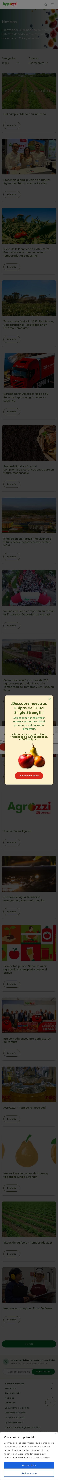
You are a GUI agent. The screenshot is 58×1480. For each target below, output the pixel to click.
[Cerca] (56, 1433)
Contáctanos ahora (29, 775)
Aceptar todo (29, 1465)
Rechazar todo (29, 1473)
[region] (29, 1456)
